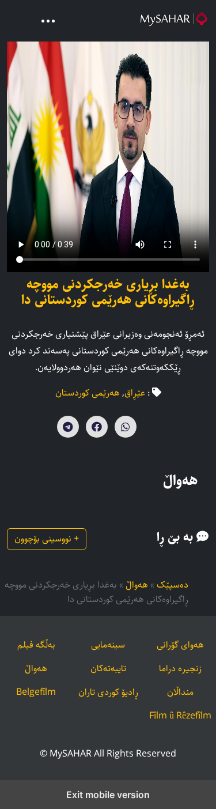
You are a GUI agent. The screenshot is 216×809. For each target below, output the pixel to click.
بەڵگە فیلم (36, 645)
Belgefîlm (36, 692)
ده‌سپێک (172, 585)
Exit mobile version (108, 794)
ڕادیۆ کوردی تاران (108, 692)
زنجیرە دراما (180, 668)
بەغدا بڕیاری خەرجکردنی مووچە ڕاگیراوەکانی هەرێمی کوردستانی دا (108, 292)
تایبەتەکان (108, 668)
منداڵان (180, 692)
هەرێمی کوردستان (87, 393)
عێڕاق (134, 393)
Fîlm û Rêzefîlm (180, 716)
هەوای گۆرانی (180, 645)
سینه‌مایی (108, 645)
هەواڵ (137, 585)
